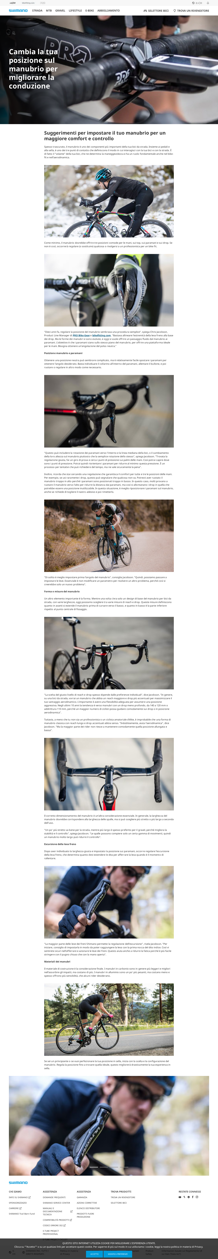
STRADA (37, 10)
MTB (49, 10)
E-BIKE (89, 10)
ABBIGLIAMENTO (108, 10)
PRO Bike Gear (81, 335)
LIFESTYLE (75, 10)
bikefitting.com (101, 335)
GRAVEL (60, 10)
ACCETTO (94, 1254)
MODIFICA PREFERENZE (118, 1254)
